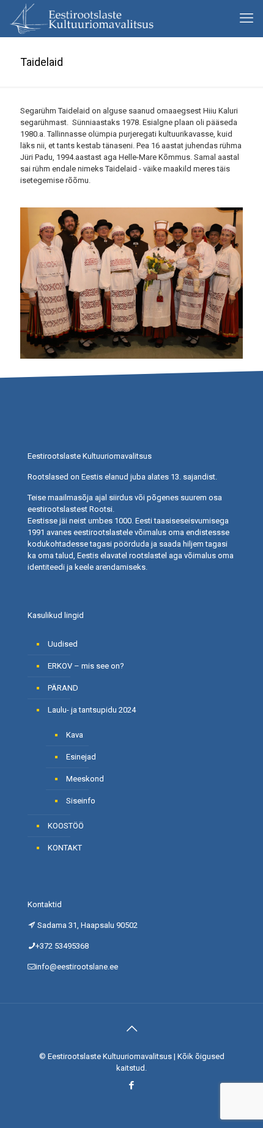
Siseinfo (80, 800)
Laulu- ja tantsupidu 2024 (92, 709)
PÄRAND (63, 687)
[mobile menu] (246, 18)
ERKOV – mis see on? (86, 665)
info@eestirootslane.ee (76, 966)
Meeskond (85, 778)
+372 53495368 (62, 945)
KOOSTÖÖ (66, 825)
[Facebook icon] (131, 1085)
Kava (74, 734)
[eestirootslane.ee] (81, 18)
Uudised (63, 643)
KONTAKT (65, 847)
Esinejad (81, 756)
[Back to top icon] (131, 1028)
